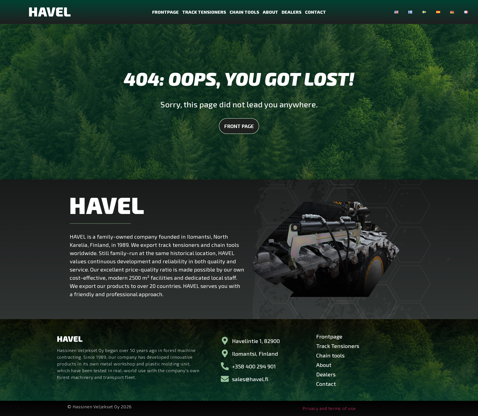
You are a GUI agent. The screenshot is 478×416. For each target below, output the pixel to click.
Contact (315, 12)
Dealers (291, 12)
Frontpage (165, 12)
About (270, 12)
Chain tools (244, 12)
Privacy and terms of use (329, 408)
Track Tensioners (204, 12)
